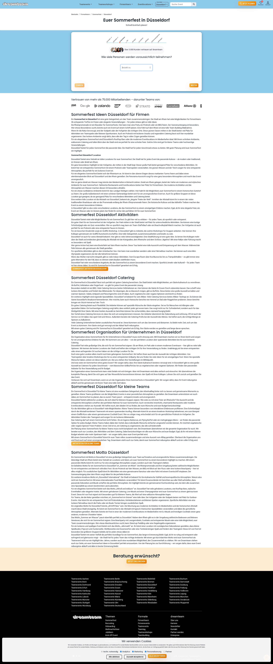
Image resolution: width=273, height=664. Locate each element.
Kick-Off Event (111, 635)
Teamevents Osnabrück (179, 600)
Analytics (126, 651)
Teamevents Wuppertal (179, 603)
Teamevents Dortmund (81, 585)
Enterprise (175, 635)
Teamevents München (178, 597)
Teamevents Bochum (178, 579)
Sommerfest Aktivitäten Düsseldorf (90, 269)
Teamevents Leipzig (177, 594)
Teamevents (84, 4)
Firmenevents (144, 623)
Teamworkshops (105, 4)
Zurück (79, 85)
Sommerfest (96, 14)
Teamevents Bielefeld (145, 579)
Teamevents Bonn (79, 582)
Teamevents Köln (143, 594)
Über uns (174, 620)
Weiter (194, 85)
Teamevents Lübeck (80, 597)
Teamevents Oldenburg (146, 600)
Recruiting (109, 623)
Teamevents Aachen (80, 579)
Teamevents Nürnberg (113, 600)
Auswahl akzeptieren (134, 657)
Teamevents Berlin (112, 579)
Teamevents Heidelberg (146, 591)
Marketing (138, 651)
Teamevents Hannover (113, 591)
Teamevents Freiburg (178, 588)
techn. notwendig (110, 651)
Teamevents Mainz (112, 597)
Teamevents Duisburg (178, 585)
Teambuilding (143, 635)
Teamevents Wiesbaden (146, 603)
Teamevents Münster (80, 600)
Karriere (174, 623)
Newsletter (175, 626)
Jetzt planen (248, 4)
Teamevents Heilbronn (178, 591)
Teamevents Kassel (112, 594)
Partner (169, 651)
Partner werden (177, 632)
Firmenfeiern (125, 4)
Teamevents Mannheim (146, 597)
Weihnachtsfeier (112, 629)
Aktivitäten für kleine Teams (86, 443)
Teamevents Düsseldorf (146, 585)
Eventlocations (144, 4)
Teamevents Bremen (145, 582)
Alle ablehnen (114, 657)
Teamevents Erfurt (79, 588)
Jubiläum (109, 632)
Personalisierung (154, 651)
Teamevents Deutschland (115, 605)
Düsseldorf (161, 4)
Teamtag (141, 629)
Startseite (74, 14)
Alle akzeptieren (157, 656)
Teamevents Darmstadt (179, 582)
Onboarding (110, 626)
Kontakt (174, 629)
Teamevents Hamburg (80, 591)
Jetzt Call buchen (136, 561)
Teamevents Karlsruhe (80, 594)
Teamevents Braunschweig (115, 582)
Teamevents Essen (112, 588)
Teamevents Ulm (111, 603)
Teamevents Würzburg (81, 605)
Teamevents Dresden (113, 585)
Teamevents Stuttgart (80, 603)
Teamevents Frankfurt (145, 588)
